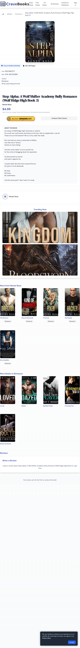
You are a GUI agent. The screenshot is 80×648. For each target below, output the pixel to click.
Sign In (75, 4)
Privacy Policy (46, 638)
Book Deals (31, 4)
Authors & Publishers (65, 4)
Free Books (38, 4)
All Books (44, 4)
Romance (18, 14)
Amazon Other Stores (59, 118)
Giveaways (55, 4)
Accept (72, 642)
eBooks (9, 14)
